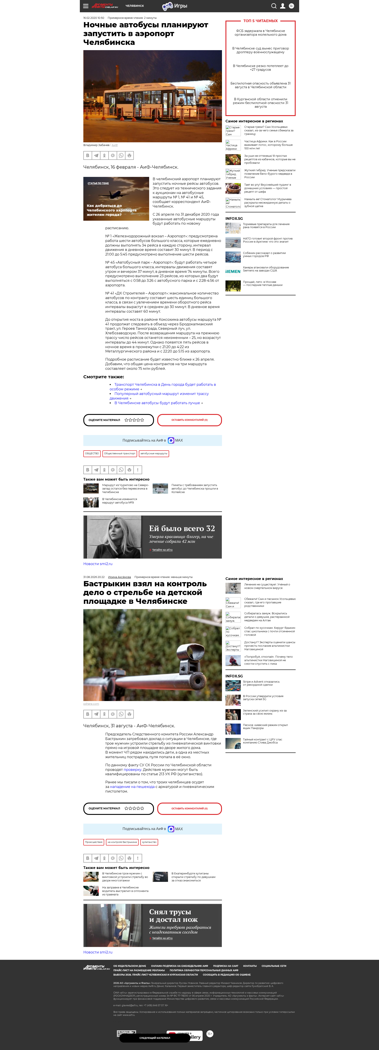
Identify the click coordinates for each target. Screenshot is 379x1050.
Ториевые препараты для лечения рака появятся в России (266, 226)
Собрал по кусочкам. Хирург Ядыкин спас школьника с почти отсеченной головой (269, 631)
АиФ (115, 145)
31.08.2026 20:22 (94, 577)
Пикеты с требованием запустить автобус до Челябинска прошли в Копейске (195, 488)
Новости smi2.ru (98, 564)
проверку (132, 770)
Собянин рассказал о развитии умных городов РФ (264, 255)
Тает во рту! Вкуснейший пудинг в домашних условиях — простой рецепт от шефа (267, 188)
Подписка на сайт (225, 966)
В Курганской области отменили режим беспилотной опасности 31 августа (260, 103)
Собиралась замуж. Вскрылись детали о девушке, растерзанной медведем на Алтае (267, 617)
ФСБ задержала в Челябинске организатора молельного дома (260, 33)
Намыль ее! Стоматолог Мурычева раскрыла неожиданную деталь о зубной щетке (267, 202)
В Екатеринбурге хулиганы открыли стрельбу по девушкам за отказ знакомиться (193, 877)
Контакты (250, 966)
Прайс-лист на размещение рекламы (139, 970)
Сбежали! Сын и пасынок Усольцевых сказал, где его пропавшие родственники (270, 602)
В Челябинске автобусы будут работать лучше (157, 403)
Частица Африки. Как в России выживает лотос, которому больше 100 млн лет (268, 145)
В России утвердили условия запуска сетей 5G (263, 698)
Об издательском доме (129, 966)
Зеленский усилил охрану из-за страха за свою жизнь (265, 712)
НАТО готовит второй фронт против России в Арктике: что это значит (268, 240)
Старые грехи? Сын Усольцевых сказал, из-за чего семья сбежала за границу (268, 130)
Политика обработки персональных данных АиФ (204, 970)
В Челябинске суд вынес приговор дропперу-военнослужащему (260, 50)
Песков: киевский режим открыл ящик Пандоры (265, 727)
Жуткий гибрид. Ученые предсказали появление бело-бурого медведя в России (269, 174)
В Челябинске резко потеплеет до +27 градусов (260, 68)
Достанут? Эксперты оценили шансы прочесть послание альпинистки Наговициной (269, 646)
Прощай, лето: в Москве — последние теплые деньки (262, 283)
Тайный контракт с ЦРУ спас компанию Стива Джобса (262, 741)
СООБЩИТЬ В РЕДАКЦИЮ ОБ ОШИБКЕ (227, 974)
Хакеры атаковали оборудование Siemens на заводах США (266, 269)
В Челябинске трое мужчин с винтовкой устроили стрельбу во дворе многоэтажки (125, 877)
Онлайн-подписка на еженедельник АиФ (179, 966)
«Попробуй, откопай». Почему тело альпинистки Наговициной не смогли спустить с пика (268, 660)
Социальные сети (274, 966)
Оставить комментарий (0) (190, 420)
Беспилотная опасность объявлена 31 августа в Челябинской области (261, 85)
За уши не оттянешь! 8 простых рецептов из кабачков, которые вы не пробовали (269, 159)
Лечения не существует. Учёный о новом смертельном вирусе (267, 586)
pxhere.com (91, 703)
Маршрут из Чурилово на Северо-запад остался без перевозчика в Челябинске (125, 488)
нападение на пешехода (132, 787)
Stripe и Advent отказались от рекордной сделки (261, 683)
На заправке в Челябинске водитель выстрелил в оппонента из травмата (125, 891)
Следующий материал (154, 1038)
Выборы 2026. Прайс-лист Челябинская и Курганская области (155, 974)
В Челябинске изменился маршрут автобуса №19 (119, 500)
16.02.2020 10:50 (93, 17)
